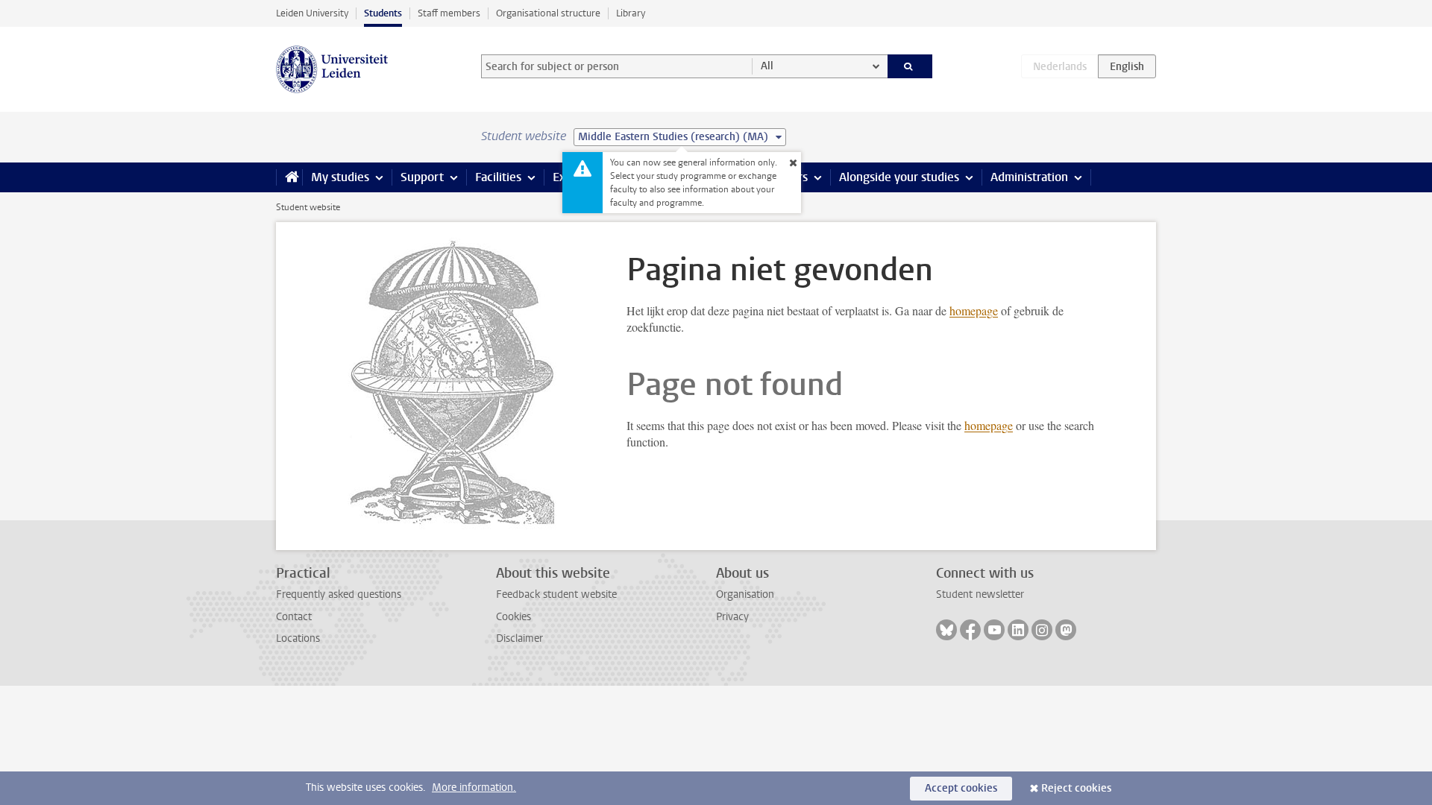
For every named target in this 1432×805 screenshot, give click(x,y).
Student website (308, 207)
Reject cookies (1076, 788)
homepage (973, 310)
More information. (474, 787)
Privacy (732, 617)
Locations (298, 638)
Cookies (513, 617)
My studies (340, 177)
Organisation (745, 594)
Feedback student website (556, 594)
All (767, 66)
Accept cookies (961, 788)
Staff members (449, 13)
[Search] (910, 66)
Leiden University (312, 13)
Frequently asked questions (338, 594)
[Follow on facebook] (970, 629)
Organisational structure (548, 13)
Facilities (498, 177)
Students (383, 13)
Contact (294, 617)
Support (422, 177)
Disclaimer (519, 638)
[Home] (289, 177)
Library (630, 13)
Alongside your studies (899, 177)
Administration (1029, 177)
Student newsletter (980, 594)
